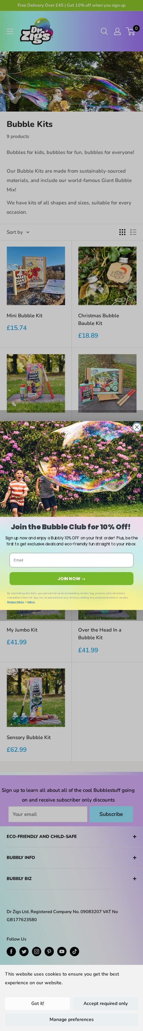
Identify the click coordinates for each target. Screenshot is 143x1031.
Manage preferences (72, 1019)
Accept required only (105, 1003)
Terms (31, 602)
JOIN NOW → (71, 578)
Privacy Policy (15, 602)
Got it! (37, 1003)
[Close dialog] (137, 427)
